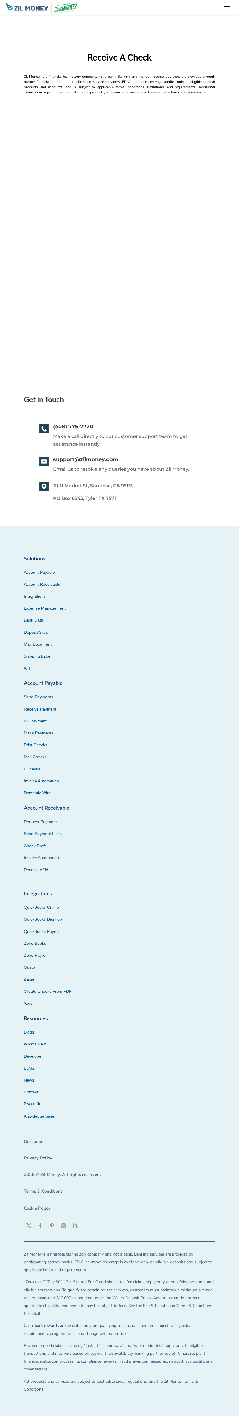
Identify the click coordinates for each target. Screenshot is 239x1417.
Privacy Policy (38, 1158)
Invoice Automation (41, 781)
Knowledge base (39, 1116)
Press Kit (32, 1104)
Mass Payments (38, 733)
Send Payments (38, 697)
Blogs (29, 1032)
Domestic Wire (37, 793)
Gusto (29, 967)
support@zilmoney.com (85, 459)
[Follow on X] (28, 1225)
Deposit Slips (36, 632)
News (29, 1080)
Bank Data (33, 620)
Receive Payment (40, 709)
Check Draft (35, 846)
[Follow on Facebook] (40, 1225)
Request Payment (40, 821)
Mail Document (38, 644)
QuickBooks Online (41, 907)
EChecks (32, 769)
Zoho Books (35, 943)
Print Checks (35, 745)
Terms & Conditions (43, 1191)
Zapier (30, 979)
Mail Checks (35, 756)
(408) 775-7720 (73, 426)
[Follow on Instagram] (63, 1225)
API (27, 668)
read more (34, 310)
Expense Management (45, 608)
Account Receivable (42, 584)
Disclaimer (34, 1141)
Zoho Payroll (35, 955)
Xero (28, 1003)
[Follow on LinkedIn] (75, 1225)
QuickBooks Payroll (41, 931)
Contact (31, 1092)
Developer (33, 1056)
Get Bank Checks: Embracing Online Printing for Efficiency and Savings (115, 266)
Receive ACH (36, 869)
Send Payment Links (43, 833)
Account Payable (39, 572)
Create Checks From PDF (48, 991)
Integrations (35, 596)
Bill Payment (35, 721)
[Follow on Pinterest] (52, 1225)
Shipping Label (37, 656)
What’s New (35, 1044)
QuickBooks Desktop (43, 919)
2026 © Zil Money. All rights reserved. (62, 1175)
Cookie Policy (37, 1208)
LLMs (29, 1068)
